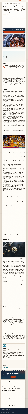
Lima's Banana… (6, 56)
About (22, 366)
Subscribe (4, 412)
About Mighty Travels (9, 357)
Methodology (6, 367)
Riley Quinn (4, 12)
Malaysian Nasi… (6, 53)
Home (3, 3)
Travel (5, 3)
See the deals (14, 31)
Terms (1, 412)
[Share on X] (3, 14)
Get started (13, 376)
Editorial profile (5, 357)
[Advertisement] (14, 21)
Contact (13, 357)
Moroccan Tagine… (6, 60)
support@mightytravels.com (11, 412)
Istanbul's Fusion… (6, 57)
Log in (6, 412)
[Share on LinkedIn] (5, 14)
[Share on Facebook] (4, 14)
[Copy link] (7, 14)
